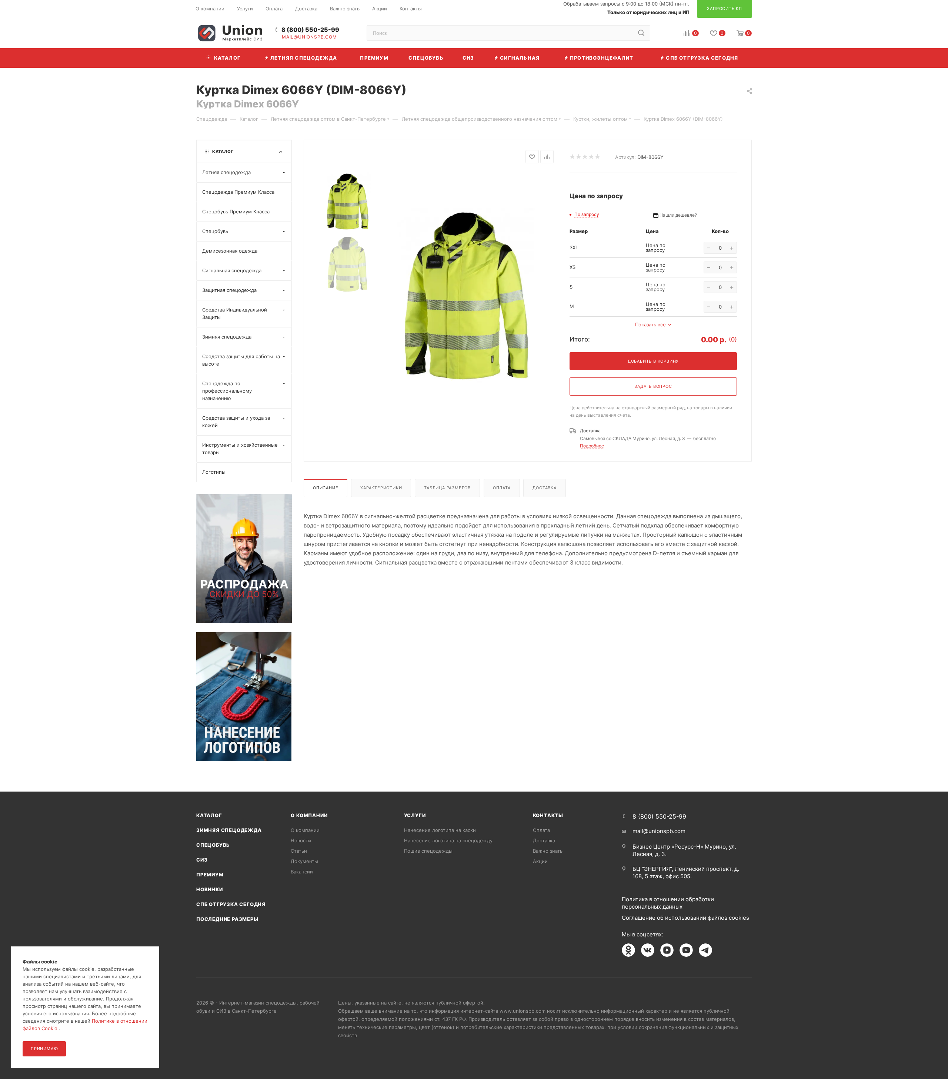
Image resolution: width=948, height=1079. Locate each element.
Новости (301, 840)
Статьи (299, 851)
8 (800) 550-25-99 (310, 29)
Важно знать (548, 851)
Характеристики (381, 487)
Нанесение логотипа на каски (440, 830)
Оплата (502, 487)
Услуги (415, 815)
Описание (325, 487)
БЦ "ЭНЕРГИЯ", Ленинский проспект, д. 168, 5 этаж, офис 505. (685, 872)
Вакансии (302, 872)
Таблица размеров (447, 487)
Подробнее (592, 446)
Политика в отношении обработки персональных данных (668, 903)
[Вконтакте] (647, 950)
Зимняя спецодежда (229, 830)
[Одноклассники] (628, 950)
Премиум (210, 874)
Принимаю (44, 1048)
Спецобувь (213, 845)
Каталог (209, 815)
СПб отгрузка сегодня (231, 904)
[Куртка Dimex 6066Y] (466, 297)
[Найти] (641, 33)
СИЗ (201, 860)
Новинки (209, 889)
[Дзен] (667, 950)
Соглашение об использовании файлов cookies (685, 917)
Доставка (544, 487)
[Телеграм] (705, 950)
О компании (309, 815)
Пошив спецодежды (428, 851)
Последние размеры (227, 919)
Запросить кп (942, 60)
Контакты (548, 815)
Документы (304, 861)
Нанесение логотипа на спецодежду (448, 840)
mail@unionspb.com (309, 37)
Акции (540, 861)
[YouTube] (686, 950)
